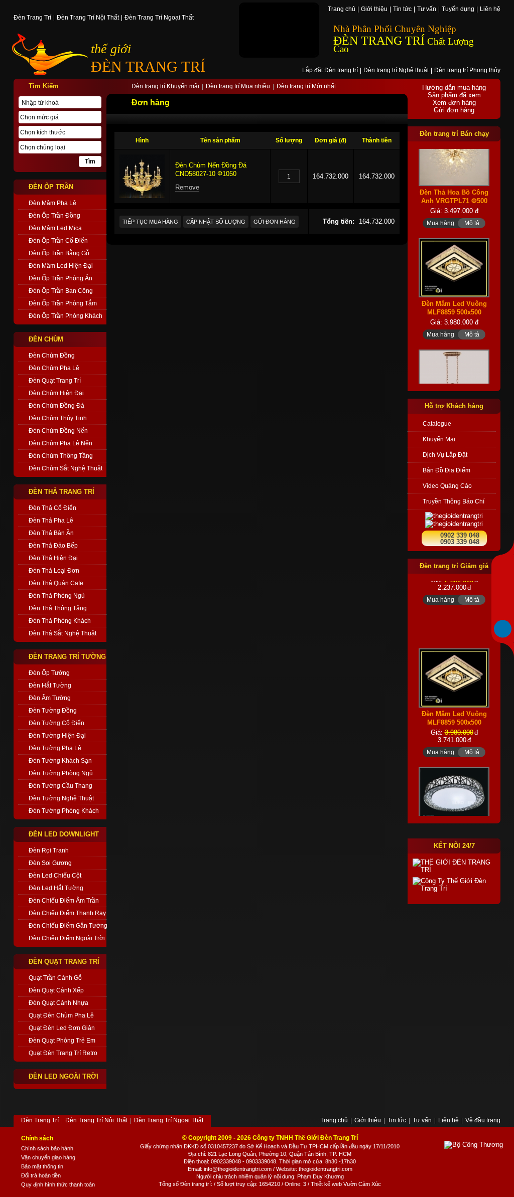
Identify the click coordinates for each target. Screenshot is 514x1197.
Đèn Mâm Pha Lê (52, 203)
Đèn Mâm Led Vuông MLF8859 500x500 (454, 291)
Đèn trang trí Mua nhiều (238, 87)
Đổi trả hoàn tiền (41, 1175)
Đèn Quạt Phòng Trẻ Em (62, 1040)
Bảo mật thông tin (42, 1166)
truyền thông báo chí (453, 501)
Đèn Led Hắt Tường (56, 888)
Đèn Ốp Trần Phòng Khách (65, 315)
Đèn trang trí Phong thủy (467, 71)
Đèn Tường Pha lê (55, 748)
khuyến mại (439, 439)
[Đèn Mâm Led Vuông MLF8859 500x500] (454, 251)
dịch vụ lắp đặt (445, 454)
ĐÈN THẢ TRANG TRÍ (61, 491)
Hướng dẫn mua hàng (454, 87)
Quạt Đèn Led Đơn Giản (62, 1028)
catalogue (437, 423)
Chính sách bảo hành (47, 1148)
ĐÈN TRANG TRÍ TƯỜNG (67, 656)
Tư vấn (426, 10)
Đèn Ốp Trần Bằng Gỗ (59, 253)
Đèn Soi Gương (50, 863)
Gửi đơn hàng (274, 222)
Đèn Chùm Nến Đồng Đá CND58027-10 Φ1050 (210, 169)
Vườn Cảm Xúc (362, 1184)
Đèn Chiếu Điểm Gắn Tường (67, 925)
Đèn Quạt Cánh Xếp (56, 990)
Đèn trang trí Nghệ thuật (396, 71)
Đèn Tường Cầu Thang (60, 785)
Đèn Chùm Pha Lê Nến (60, 443)
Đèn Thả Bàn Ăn (51, 533)
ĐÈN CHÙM (46, 339)
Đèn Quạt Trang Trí (55, 380)
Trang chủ (341, 10)
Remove (187, 187)
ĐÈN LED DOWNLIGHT (64, 834)
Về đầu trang (482, 1121)
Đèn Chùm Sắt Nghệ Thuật (65, 468)
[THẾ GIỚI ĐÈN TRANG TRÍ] (454, 866)
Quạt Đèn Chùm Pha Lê (61, 1015)
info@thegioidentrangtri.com (238, 1169)
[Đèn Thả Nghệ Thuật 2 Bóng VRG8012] (454, 374)
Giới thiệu (374, 10)
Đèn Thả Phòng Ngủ (57, 595)
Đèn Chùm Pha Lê (54, 368)
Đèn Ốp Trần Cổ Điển (58, 240)
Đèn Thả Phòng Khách (60, 620)
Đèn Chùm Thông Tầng (61, 455)
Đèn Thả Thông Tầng (58, 608)
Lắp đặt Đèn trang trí (330, 71)
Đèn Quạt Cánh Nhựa (58, 1002)
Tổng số (169, 1184)
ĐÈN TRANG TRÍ (148, 66)
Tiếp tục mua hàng (150, 222)
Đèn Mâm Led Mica (55, 228)
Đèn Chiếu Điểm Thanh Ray (67, 913)
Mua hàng (440, 206)
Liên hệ (490, 10)
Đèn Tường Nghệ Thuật (61, 798)
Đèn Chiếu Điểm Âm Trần (64, 900)
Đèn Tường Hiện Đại (57, 735)
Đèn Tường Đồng (53, 710)
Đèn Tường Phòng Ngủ (61, 773)
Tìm (90, 161)
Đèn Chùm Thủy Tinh (58, 418)
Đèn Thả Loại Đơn (54, 570)
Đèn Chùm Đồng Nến (58, 430)
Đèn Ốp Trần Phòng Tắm (63, 303)
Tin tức (402, 10)
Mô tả (471, 206)
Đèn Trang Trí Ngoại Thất (159, 18)
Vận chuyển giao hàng (48, 1157)
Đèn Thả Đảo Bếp (53, 545)
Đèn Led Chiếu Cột (55, 875)
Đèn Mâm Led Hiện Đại (61, 265)
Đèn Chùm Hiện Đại (56, 393)
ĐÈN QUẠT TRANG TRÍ (64, 961)
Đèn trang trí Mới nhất (306, 87)
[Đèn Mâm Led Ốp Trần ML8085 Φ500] (454, 785)
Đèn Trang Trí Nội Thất (88, 18)
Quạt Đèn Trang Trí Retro (63, 1053)
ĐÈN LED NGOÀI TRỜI (63, 1076)
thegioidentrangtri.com (325, 1169)
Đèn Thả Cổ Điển (52, 507)
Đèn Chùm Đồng (52, 355)
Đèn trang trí (195, 1184)
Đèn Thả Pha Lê (51, 520)
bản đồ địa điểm (446, 470)
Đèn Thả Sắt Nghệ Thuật (62, 633)
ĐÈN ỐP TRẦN (51, 187)
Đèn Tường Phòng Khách (64, 810)
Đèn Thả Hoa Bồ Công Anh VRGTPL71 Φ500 (454, 180)
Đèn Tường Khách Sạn (60, 760)
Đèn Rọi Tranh (49, 850)
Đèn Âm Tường (50, 698)
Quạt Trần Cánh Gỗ (55, 977)
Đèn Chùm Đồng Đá (56, 405)
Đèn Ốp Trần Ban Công (61, 290)
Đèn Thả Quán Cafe (56, 583)
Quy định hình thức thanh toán (58, 1184)
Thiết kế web (326, 1184)
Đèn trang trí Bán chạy (454, 133)
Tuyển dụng (458, 10)
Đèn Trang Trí (32, 18)
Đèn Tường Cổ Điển (56, 723)
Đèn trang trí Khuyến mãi (165, 87)
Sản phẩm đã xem (454, 95)
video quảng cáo (447, 485)
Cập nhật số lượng (215, 222)
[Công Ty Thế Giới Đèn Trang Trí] (454, 884)
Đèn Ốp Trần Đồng (54, 215)
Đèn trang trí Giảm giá (454, 566)
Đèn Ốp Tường (49, 672)
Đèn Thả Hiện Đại (53, 558)
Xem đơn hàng (454, 102)
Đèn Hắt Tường (50, 685)
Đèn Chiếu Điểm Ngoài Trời (67, 938)
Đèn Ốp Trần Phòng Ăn (60, 278)
